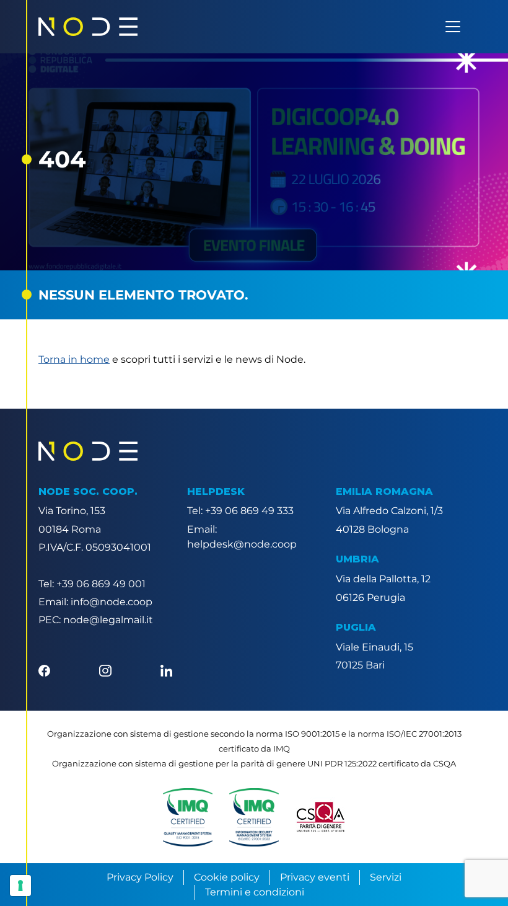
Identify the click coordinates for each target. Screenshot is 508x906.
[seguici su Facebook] (44, 669)
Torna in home (74, 359)
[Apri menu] (453, 26)
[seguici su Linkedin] (166, 669)
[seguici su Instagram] (105, 669)
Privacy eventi (314, 877)
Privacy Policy (140, 877)
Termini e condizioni (254, 892)
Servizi (385, 877)
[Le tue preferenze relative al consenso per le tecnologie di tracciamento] (20, 885)
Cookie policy (227, 877)
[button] (187, 817)
